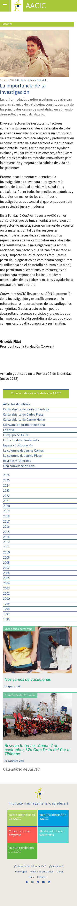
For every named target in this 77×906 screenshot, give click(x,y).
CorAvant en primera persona (24, 424)
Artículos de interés (16, 404)
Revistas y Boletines (17, 460)
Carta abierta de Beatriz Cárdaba (26, 409)
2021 (6, 501)
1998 (6, 609)
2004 (6, 583)
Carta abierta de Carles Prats (23, 414)
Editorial (9, 430)
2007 (6, 567)
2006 (6, 573)
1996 (6, 619)
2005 (6, 578)
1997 (6, 614)
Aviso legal (21, 871)
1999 (6, 604)
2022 (6, 495)
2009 (6, 557)
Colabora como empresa (19, 833)
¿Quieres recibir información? (30, 866)
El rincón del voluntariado (21, 440)
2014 (6, 537)
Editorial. (42, 80)
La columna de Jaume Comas (23, 450)
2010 (6, 552)
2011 (6, 547)
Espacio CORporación (18, 445)
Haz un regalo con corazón (21, 849)
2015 (6, 531)
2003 (6, 588)
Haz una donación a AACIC (53, 816)
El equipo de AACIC (16, 435)
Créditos (41, 877)
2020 (6, 506)
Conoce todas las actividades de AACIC (36, 393)
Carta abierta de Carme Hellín (24, 419)
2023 (6, 490)
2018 (6, 516)
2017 (6, 521)
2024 (6, 485)
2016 (6, 526)
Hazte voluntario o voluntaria (53, 833)
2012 (6, 542)
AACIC (36, 5)
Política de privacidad (42, 871)
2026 (6, 475)
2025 (6, 480)
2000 (6, 598)
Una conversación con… (19, 466)
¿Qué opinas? (56, 866)
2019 (6, 511)
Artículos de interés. (26, 80)
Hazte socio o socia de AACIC (22, 816)
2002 (6, 593)
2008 (6, 562)
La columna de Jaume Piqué (22, 455)
